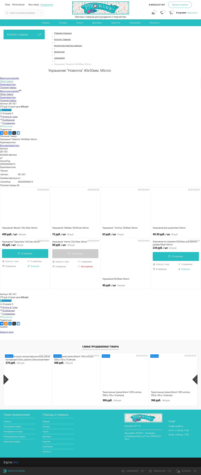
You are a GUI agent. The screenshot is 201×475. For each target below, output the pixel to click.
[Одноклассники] (6, 133)
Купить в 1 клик (10, 117)
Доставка (97, 23)
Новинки (7, 421)
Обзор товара (6, 94)
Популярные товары (12, 426)
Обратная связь (16, 471)
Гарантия (115, 23)
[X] (14, 133)
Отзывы (63, 23)
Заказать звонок (180, 5)
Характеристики (8, 97)
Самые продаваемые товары (100, 346)
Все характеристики (9, 145)
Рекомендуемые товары (14, 436)
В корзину (6, 110)
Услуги (79, 23)
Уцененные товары (12, 441)
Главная (46, 23)
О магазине (134, 23)
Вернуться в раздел (9, 91)
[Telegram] (18, 133)
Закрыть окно (6, 332)
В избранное (9, 120)
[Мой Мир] (10, 133)
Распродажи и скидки (13, 431)
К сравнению (9, 123)
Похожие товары (8, 100)
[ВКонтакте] (2, 133)
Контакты (154, 23)
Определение (46, 5)
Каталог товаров (17, 34)
